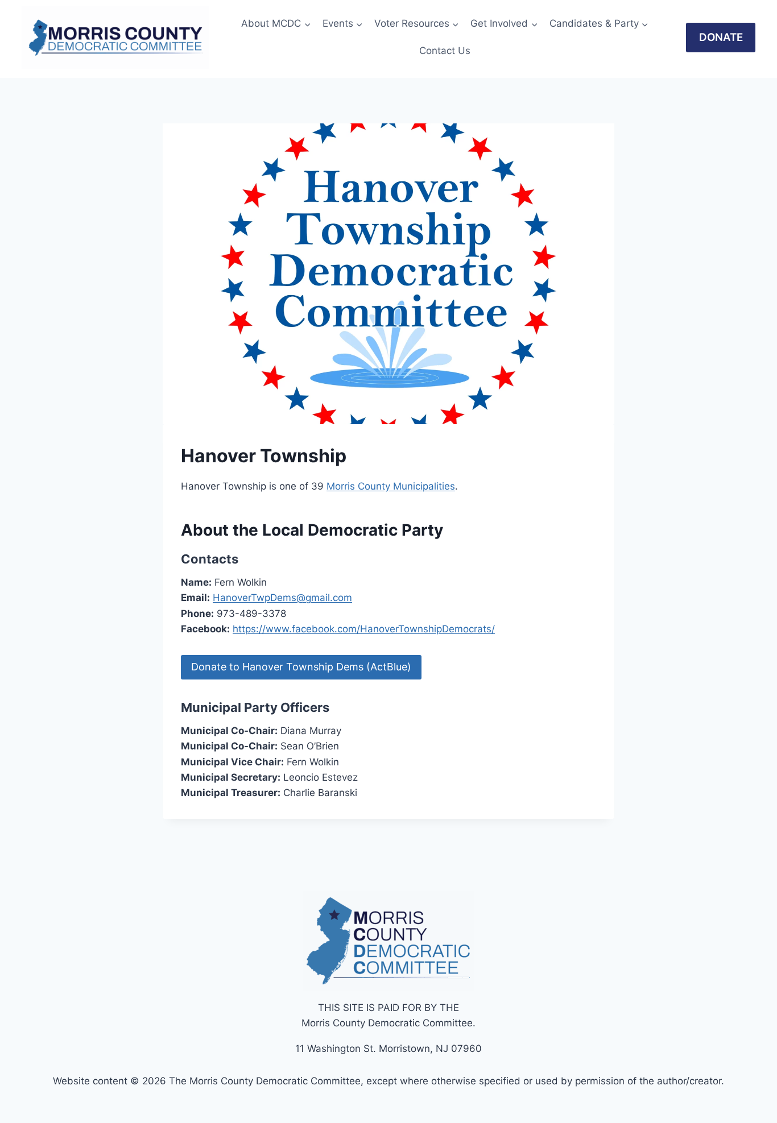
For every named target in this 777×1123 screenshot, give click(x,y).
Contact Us (444, 50)
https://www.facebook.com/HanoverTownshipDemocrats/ (364, 629)
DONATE (721, 37)
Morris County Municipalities (390, 486)
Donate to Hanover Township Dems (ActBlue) (301, 667)
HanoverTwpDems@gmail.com (282, 597)
